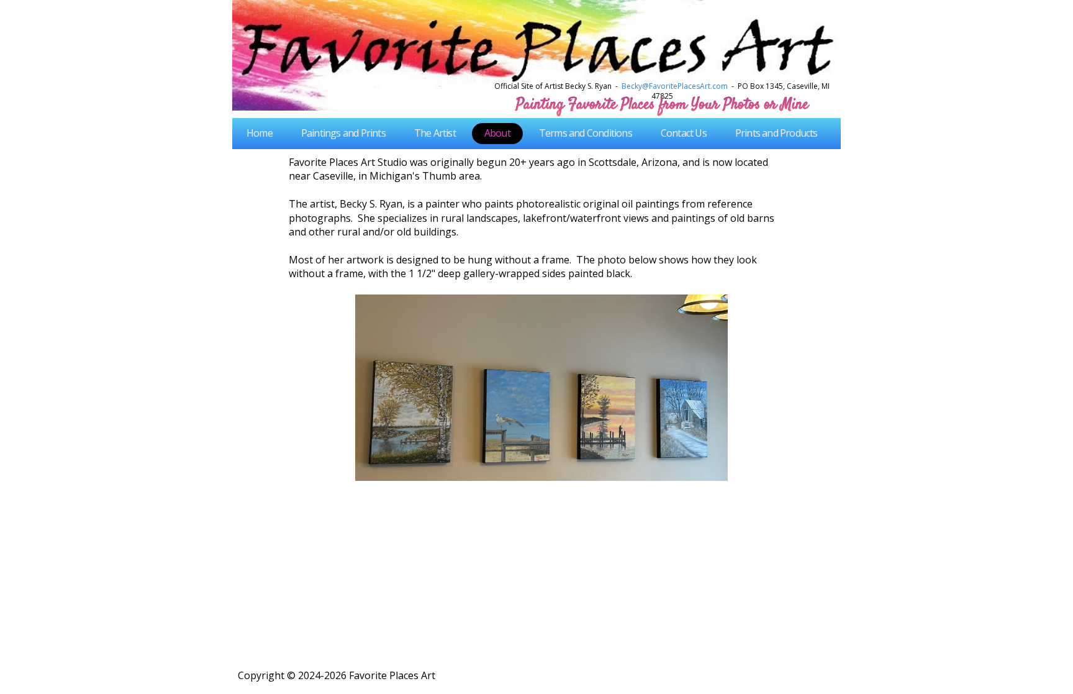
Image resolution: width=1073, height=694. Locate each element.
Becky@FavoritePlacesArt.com (675, 86)
